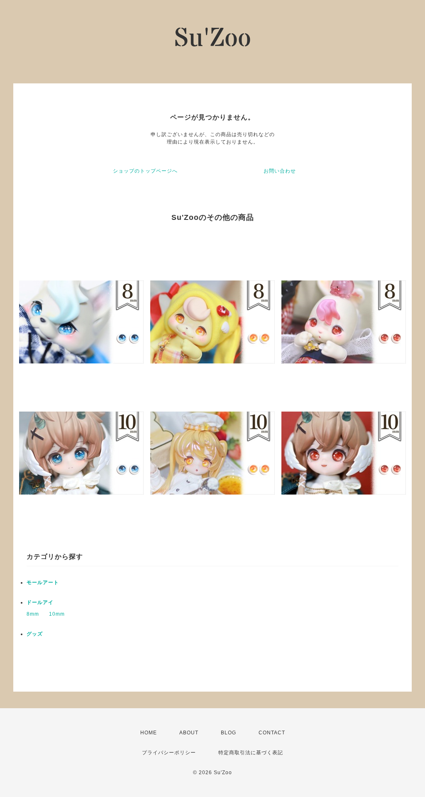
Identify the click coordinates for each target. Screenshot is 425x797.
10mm (57, 614)
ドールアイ (40, 602)
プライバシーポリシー (169, 753)
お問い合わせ (280, 171)
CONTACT (272, 733)
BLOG (228, 733)
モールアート (43, 582)
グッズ (35, 634)
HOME (148, 733)
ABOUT (188, 733)
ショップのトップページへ (145, 171)
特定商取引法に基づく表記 (250, 753)
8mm (33, 614)
